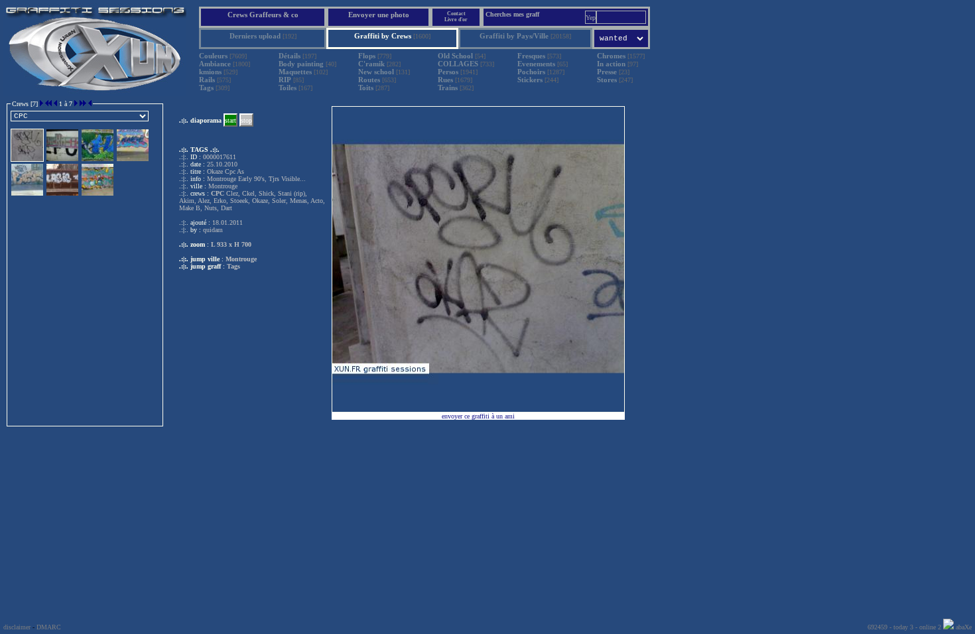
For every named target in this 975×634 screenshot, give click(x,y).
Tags (233, 266)
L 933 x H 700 (231, 244)
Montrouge (241, 259)
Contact (456, 14)
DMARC (48, 627)
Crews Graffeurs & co (263, 15)
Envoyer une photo (378, 15)
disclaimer (17, 627)
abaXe (963, 627)
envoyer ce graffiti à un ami (478, 416)
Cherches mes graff (512, 14)
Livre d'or (456, 20)
